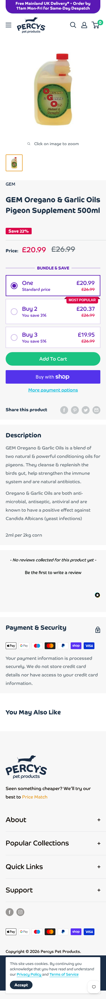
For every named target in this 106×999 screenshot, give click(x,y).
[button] (53, 285)
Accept (21, 984)
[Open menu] (8, 25)
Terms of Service (64, 974)
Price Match (34, 797)
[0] (95, 25)
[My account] (84, 25)
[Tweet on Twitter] (86, 410)
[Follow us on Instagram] (20, 912)
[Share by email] (96, 410)
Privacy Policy (29, 974)
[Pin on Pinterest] (75, 410)
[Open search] (73, 25)
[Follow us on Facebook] (10, 912)
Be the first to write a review (53, 572)
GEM (10, 184)
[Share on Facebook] (64, 410)
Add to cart (53, 359)
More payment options (53, 390)
